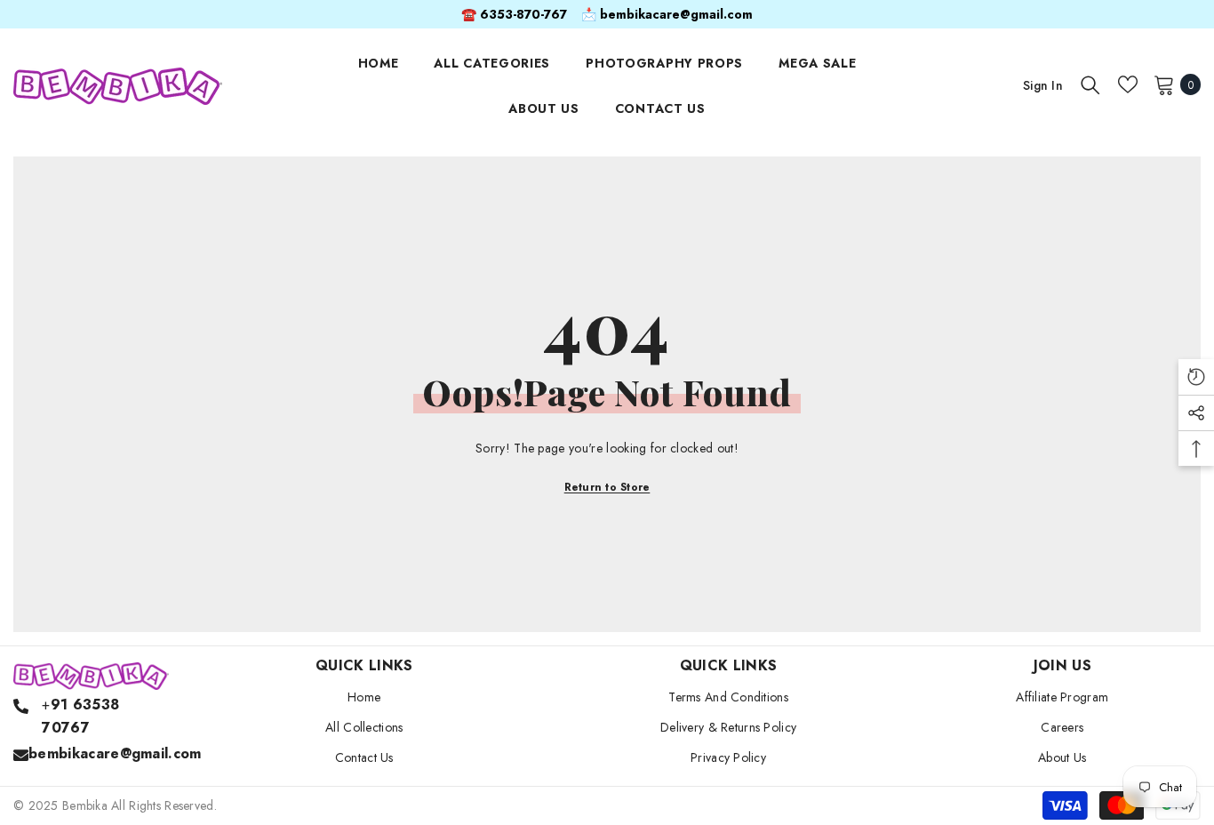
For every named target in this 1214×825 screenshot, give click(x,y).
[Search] (1090, 84)
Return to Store (607, 487)
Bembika (85, 805)
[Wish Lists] (1128, 84)
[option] (607, 14)
